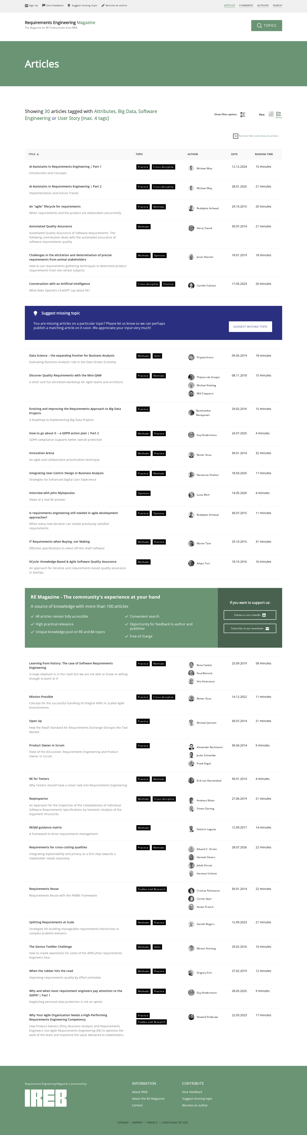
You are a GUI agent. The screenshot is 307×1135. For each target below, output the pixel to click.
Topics (269, 25)
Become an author (195, 1105)
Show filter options (226, 114)
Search (277, 5)
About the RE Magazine (148, 1099)
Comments (246, 5)
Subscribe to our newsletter (247, 628)
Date (234, 154)
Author (193, 154)
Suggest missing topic (250, 326)
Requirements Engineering (60, 24)
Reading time (264, 154)
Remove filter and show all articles (258, 136)
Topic (139, 154)
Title (32, 154)
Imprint (137, 1122)
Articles (229, 5)
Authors (263, 5)
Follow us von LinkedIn (247, 615)
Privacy (152, 1122)
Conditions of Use (174, 1122)
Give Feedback (192, 1092)
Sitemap (123, 1122)
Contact (137, 1105)
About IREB (139, 1092)
